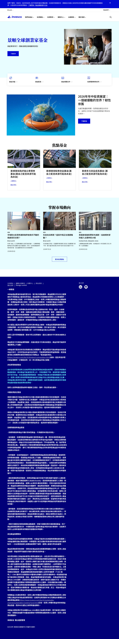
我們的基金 (28, 17)
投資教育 (50, 17)
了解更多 (13, 54)
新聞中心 (30, 283)
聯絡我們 (106, 10)
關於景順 (82, 17)
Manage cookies (21, 285)
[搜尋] (111, 17)
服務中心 (61, 17)
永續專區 (71, 17)
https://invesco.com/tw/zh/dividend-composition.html (29, 357)
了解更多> (13, 181)
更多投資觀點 (59, 259)
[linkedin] (80, 287)
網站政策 (39, 283)
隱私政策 (10, 285)
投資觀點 (40, 17)
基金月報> (13, 185)
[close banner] (110, 3)
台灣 (10, 10)
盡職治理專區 (20, 283)
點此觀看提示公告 (41, 5)
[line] (86, 287)
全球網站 (10, 283)
